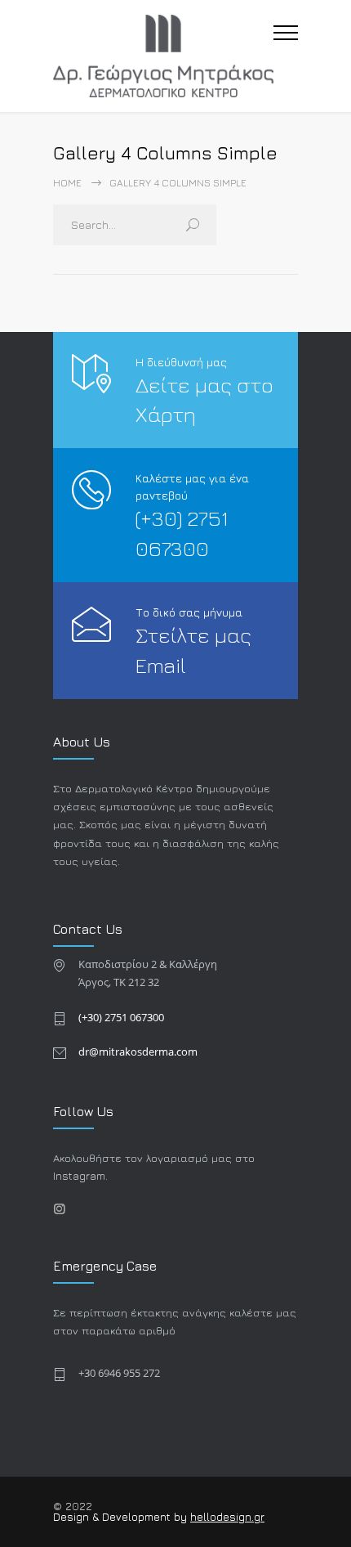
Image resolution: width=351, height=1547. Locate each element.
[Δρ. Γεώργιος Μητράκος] (163, 56)
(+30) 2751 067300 (121, 1017)
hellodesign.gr (227, 1516)
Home (67, 183)
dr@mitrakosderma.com (138, 1051)
